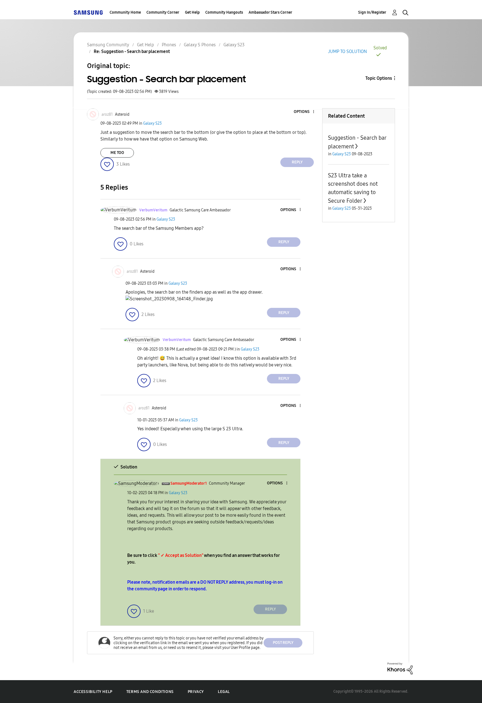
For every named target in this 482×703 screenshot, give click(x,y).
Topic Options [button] (378, 78)
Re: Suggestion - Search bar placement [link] (132, 51)
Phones (169, 44)
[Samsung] (88, 12)
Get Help (192, 12)
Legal (224, 691)
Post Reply (283, 642)
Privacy (196, 691)
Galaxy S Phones (200, 44)
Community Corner (162, 12)
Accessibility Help (93, 691)
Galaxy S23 (234, 44)
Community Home (125, 12)
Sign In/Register (372, 12)
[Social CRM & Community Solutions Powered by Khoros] (400, 668)
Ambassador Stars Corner (270, 12)
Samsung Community (108, 44)
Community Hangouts (224, 12)
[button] (304, 112)
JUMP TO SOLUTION (347, 51)
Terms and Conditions (150, 691)
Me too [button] (117, 152)
